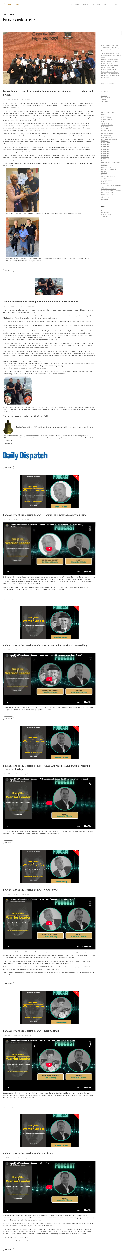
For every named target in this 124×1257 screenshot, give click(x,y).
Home (5, 14)
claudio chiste (106, 119)
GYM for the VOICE (108, 137)
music (103, 160)
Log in (103, 211)
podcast (104, 166)
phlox (103, 164)
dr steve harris (107, 134)
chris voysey (106, 118)
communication (107, 125)
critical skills (106, 130)
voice (103, 196)
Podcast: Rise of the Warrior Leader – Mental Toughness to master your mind (45, 514)
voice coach (105, 198)
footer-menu (106, 135)
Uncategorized (25, 99)
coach (103, 121)
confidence (105, 126)
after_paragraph (107, 112)
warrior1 (16, 99)
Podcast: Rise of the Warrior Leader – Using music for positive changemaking (45, 645)
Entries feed (105, 212)
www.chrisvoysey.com (17, 975)
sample (104, 173)
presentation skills (108, 167)
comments (105, 123)
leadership (105, 142)
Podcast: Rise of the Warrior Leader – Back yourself (31, 1030)
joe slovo (104, 141)
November (106, 97)
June (104, 101)
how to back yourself (109, 139)
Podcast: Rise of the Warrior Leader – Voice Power (30, 889)
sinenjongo (105, 178)
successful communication (111, 185)
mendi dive (105, 158)
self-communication (108, 176)
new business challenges (110, 162)
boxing (103, 114)
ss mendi (104, 183)
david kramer (106, 132)
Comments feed (106, 214)
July (104, 96)
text (103, 187)
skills (103, 182)
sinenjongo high (107, 180)
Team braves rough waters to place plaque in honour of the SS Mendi (40, 301)
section (104, 174)
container (105, 128)
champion (105, 116)
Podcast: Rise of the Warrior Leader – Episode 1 (28, 1153)
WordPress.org (105, 216)
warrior (104, 199)
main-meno (105, 144)
